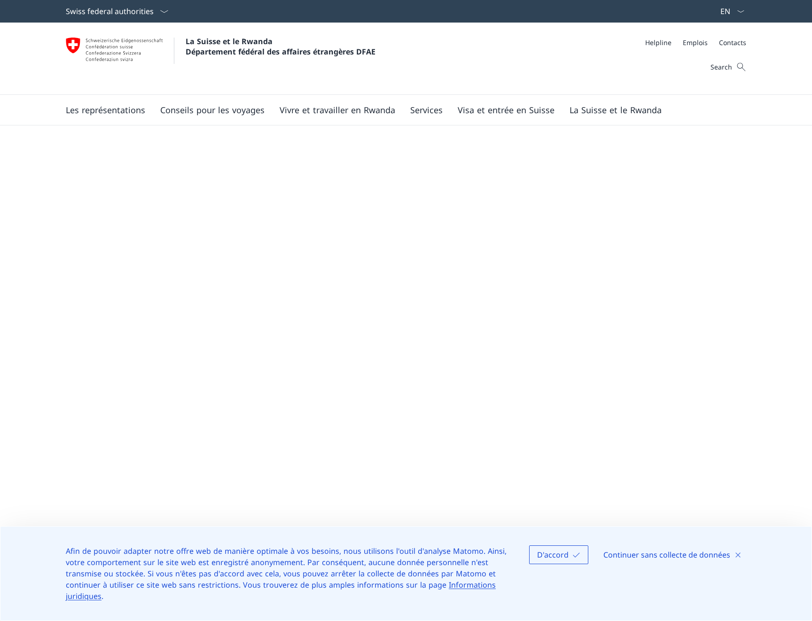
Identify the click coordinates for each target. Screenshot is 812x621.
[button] (105, 110)
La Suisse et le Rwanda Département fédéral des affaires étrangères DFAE (280, 46)
